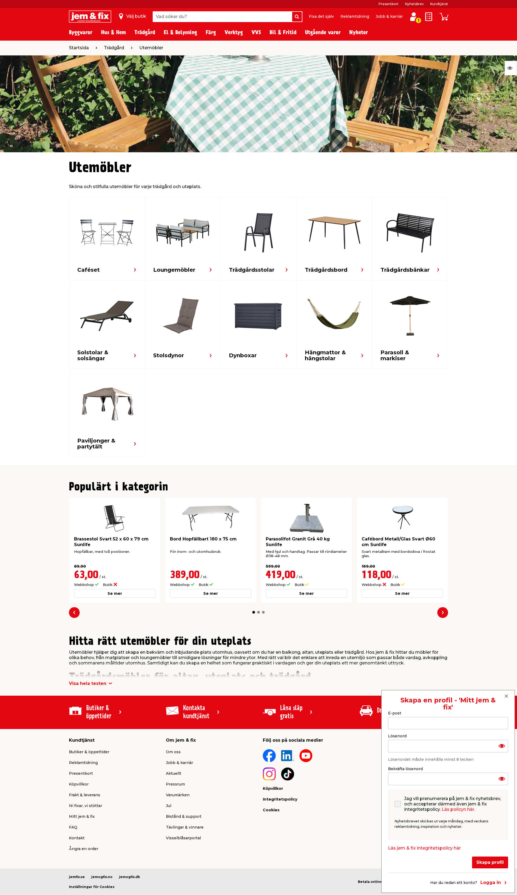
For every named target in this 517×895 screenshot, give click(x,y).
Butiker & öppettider (89, 751)
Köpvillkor (79, 784)
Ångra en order (83, 848)
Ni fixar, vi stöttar (85, 805)
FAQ (73, 827)
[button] (253, 612)
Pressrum (175, 784)
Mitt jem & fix (82, 816)
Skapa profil (490, 862)
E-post (394, 713)
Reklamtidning (354, 16)
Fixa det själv (321, 16)
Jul (168, 805)
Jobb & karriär (389, 16)
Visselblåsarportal (183, 838)
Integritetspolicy (280, 799)
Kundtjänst (439, 4)
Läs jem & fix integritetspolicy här (424, 848)
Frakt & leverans (84, 795)
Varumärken (178, 795)
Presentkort (389, 4)
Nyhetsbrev (414, 4)
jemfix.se (77, 877)
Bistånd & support (183, 816)
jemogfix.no (102, 877)
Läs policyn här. (458, 809)
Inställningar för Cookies (91, 887)
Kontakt (77, 838)
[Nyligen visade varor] (511, 68)
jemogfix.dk (129, 877)
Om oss (173, 751)
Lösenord (397, 736)
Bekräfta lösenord (405, 768)
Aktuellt (173, 773)
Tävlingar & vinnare (185, 827)
